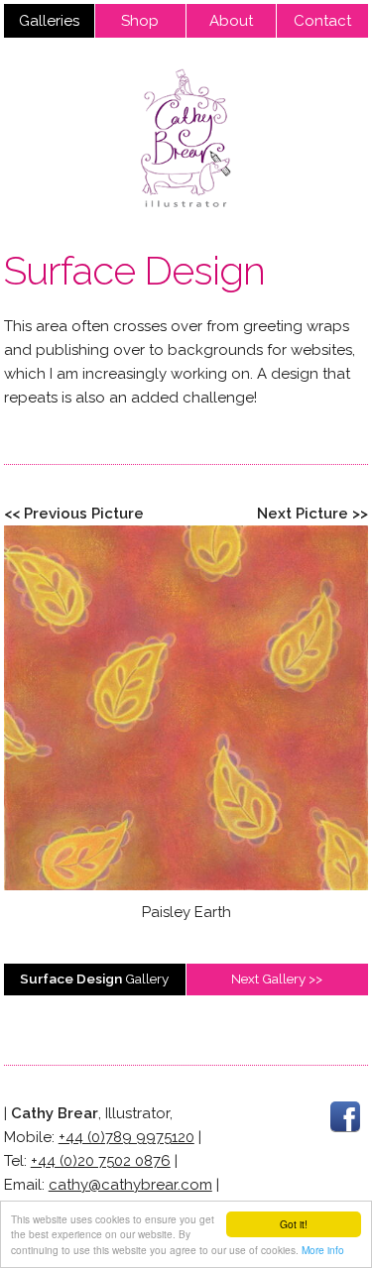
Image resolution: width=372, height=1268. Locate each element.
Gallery (94, 978)
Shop (140, 21)
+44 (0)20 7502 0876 (101, 1161)
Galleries (49, 21)
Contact (322, 21)
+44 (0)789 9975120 (126, 1137)
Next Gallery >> (276, 978)
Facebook (345, 1116)
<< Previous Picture (74, 513)
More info (323, 1249)
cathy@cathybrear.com (130, 1185)
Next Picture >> (312, 513)
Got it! (294, 1223)
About (231, 21)
